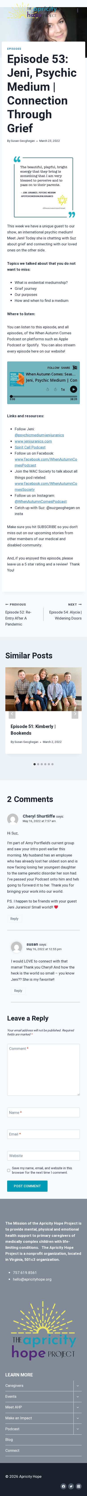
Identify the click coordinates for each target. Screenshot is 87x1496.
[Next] (75, 714)
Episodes (14, 49)
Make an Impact (18, 1418)
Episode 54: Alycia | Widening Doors (65, 611)
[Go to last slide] (12, 714)
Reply (14, 918)
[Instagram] (79, 1486)
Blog (9, 1439)
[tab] (34, 764)
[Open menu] (77, 10)
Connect (12, 1450)
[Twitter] (71, 1486)
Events (11, 1396)
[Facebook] (63, 1486)
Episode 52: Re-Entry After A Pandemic (18, 614)
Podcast (12, 1429)
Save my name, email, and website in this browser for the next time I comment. (42, 1170)
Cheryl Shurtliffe (39, 816)
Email (15, 1134)
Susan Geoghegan (23, 141)
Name (15, 1112)
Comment (19, 1048)
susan (32, 944)
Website (16, 1156)
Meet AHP (13, 1407)
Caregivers (14, 1385)
